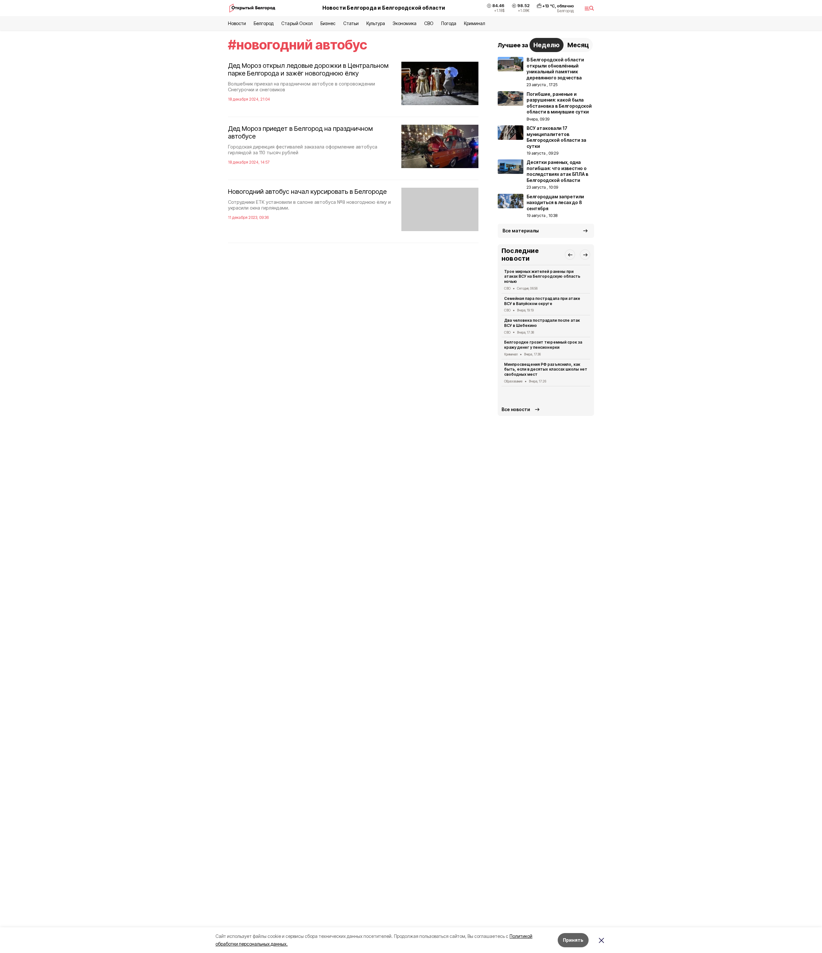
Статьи (351, 23)
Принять (573, 940)
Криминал (474, 23)
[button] (570, 254)
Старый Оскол (296, 23)
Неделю (546, 45)
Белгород (264, 23)
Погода (448, 23)
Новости (237, 23)
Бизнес (328, 23)
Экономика (404, 23)
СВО (428, 23)
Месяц (578, 45)
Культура (375, 23)
